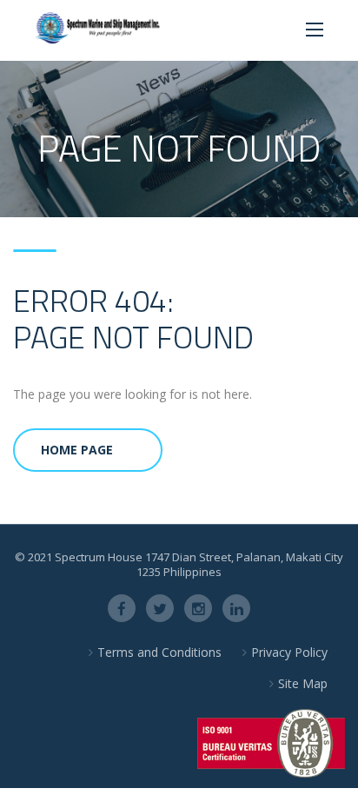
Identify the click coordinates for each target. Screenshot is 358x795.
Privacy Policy (289, 652)
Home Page (77, 449)
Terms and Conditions (159, 652)
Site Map (303, 683)
